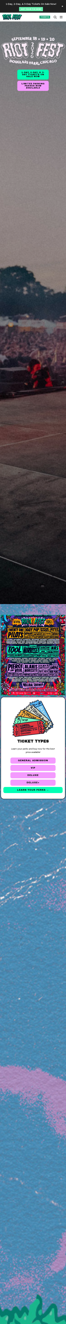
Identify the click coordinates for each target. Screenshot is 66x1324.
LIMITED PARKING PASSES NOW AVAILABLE (33, 86)
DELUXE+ (33, 782)
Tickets (45, 17)
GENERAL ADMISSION (33, 760)
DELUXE (33, 775)
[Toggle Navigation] (61, 17)
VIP (33, 768)
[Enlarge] (56, 620)
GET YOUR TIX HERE (31, 9)
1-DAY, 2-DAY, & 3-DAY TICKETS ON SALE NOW (33, 74)
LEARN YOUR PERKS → (33, 790)
